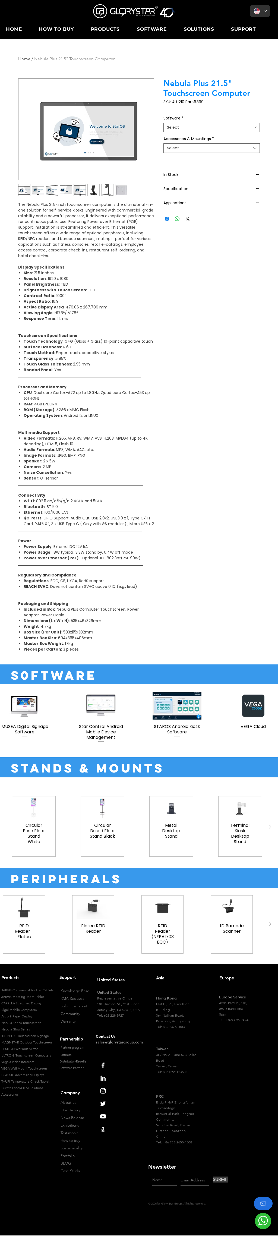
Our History (70, 1110)
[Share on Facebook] (167, 219)
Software (173, 118)
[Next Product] (270, 826)
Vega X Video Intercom (17, 1062)
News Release (72, 1117)
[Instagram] (103, 1091)
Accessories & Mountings (188, 139)
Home (24, 58)
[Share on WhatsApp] (177, 219)
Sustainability (72, 1148)
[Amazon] (103, 1129)
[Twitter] (103, 1103)
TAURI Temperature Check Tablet (25, 1081)
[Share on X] (187, 219)
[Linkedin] (103, 1078)
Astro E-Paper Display (16, 1016)
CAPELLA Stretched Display (21, 1003)
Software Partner (71, 1068)
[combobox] (211, 127)
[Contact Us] (263, 1203)
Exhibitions (70, 1125)
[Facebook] (103, 1065)
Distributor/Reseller (73, 1061)
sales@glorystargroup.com (119, 1042)
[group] (139, 717)
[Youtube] (103, 1116)
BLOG (66, 1163)
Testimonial (70, 1132)
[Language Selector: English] (260, 11)
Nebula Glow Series (15, 1029)
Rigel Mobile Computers (19, 1010)
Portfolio (68, 1155)
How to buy (70, 1140)
